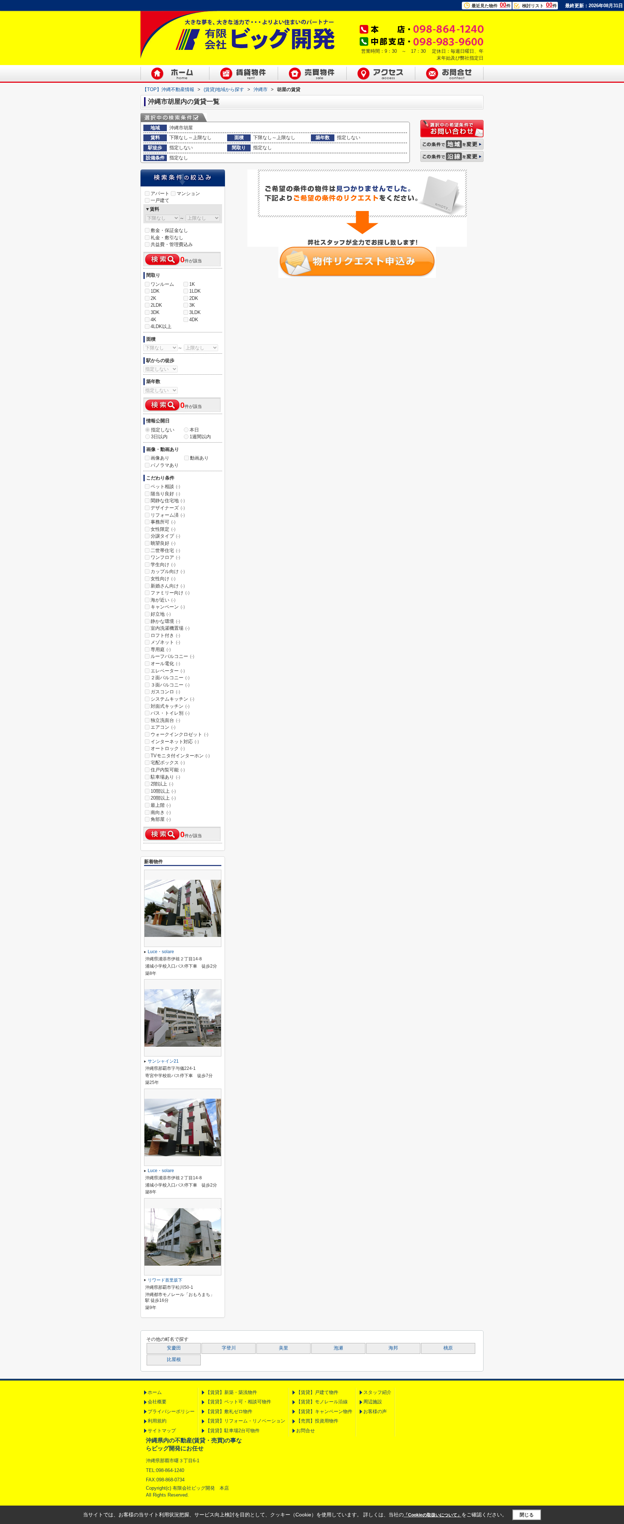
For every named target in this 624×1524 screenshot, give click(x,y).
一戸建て (160, 200)
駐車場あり (165, 777)
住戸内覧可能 (168, 769)
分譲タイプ (165, 536)
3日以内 (159, 436)
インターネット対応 (175, 741)
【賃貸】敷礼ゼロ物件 (228, 1411)
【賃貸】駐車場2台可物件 (232, 1430)
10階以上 (163, 791)
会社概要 (157, 1401)
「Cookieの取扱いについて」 (433, 1514)
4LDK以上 (161, 326)
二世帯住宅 (165, 550)
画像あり (160, 458)
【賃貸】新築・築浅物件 (231, 1392)
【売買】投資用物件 (317, 1421)
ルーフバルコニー (172, 656)
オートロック (168, 748)
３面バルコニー (170, 685)
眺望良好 (163, 543)
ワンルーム (162, 284)
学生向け (163, 564)
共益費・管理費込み (172, 244)
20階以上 (163, 798)
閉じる (527, 1514)
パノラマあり (165, 465)
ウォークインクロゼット (179, 734)
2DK (193, 298)
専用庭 (161, 649)
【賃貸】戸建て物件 (317, 1392)
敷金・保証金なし (169, 230)
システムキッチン (172, 699)
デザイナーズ (168, 508)
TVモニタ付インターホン (180, 755)
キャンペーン (168, 607)
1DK (155, 291)
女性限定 (163, 529)
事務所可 (163, 522)
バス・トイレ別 (170, 713)
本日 (194, 429)
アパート (160, 193)
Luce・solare (161, 951)
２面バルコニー (170, 677)
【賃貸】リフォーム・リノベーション (245, 1421)
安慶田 (174, 1348)
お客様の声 (375, 1411)
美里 (283, 1348)
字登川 (229, 1348)
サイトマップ (162, 1430)
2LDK (156, 305)
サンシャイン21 (163, 1061)
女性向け (163, 578)
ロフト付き (165, 635)
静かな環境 (165, 621)
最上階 (161, 805)
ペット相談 (165, 486)
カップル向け (168, 571)
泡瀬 (338, 1348)
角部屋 (161, 819)
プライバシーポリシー (171, 1411)
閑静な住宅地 (168, 500)
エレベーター (168, 670)
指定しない (162, 429)
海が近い (163, 600)
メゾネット (165, 642)
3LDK (195, 312)
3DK (155, 312)
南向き (161, 812)
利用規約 (157, 1421)
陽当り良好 (165, 493)
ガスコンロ (165, 691)
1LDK (195, 291)
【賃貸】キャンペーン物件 (324, 1411)
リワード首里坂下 (165, 1280)
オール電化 (165, 663)
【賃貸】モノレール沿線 (322, 1401)
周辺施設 (372, 1401)
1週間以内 (200, 436)
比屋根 (174, 1359)
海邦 (393, 1348)
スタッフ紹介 (377, 1392)
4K (153, 319)
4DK (193, 319)
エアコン (163, 727)
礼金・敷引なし (167, 237)
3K (192, 305)
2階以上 (162, 784)
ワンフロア (165, 557)
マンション (188, 193)
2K (153, 298)
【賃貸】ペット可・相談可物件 (238, 1401)
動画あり (199, 458)
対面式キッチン (170, 706)
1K (192, 284)
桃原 (448, 1348)
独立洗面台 (165, 720)
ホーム (155, 1392)
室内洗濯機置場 (170, 628)
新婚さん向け (168, 586)
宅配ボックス (168, 762)
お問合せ (305, 1430)
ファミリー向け (170, 592)
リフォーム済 (168, 515)
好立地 (161, 614)
